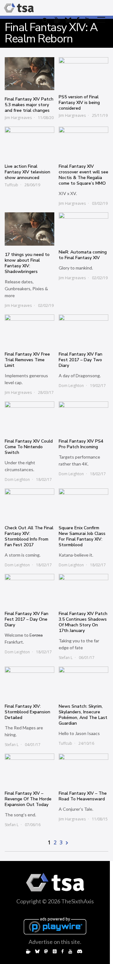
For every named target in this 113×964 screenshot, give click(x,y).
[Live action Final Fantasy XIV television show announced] (29, 142)
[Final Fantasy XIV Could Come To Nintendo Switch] (29, 416)
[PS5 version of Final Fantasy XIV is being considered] (83, 72)
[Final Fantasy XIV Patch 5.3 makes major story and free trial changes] (29, 73)
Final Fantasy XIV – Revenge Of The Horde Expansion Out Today (28, 799)
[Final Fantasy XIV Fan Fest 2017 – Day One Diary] (29, 589)
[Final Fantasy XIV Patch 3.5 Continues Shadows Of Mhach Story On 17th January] (83, 589)
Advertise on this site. (55, 941)
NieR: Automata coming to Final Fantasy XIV (83, 255)
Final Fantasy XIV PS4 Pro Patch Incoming (81, 444)
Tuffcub (11, 185)
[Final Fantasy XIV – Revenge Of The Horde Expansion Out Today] (29, 769)
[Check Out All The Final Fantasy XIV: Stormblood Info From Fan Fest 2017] (29, 503)
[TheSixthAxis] (19, 8)
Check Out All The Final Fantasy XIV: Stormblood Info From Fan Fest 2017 (29, 536)
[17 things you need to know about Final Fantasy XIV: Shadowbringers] (29, 229)
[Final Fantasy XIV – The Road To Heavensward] (83, 769)
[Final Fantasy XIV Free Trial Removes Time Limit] (29, 329)
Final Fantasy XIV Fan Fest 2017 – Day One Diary (26, 619)
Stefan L (66, 657)
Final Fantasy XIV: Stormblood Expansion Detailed (27, 712)
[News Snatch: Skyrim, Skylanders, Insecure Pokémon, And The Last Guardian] (83, 682)
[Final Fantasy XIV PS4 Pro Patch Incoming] (83, 416)
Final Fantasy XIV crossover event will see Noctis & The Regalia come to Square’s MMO (83, 174)
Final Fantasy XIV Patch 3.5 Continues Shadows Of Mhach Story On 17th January (83, 622)
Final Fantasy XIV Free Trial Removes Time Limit (27, 359)
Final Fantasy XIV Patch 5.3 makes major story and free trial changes (29, 104)
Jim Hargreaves (18, 117)
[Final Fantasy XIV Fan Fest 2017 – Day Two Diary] (83, 329)
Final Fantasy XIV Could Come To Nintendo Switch (29, 446)
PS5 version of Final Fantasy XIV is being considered (79, 102)
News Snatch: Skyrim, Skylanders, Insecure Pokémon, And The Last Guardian (83, 714)
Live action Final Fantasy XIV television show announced (27, 172)
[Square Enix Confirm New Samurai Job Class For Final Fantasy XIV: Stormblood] (83, 503)
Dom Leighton (71, 385)
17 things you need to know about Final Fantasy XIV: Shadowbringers (27, 263)
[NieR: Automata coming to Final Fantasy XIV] (83, 227)
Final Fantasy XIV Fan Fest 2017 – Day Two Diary (80, 359)
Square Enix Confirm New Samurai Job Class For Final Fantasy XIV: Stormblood (82, 536)
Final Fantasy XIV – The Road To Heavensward (83, 796)
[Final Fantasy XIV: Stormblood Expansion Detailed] (29, 682)
